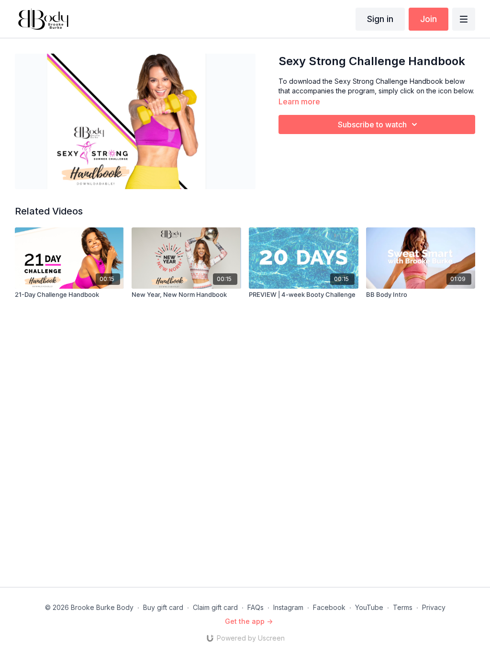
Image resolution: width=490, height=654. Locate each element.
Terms (402, 607)
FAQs (255, 607)
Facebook (329, 607)
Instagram (288, 607)
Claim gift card (215, 607)
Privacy (433, 607)
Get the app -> (249, 621)
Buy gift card (163, 607)
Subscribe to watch (372, 124)
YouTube (369, 607)
